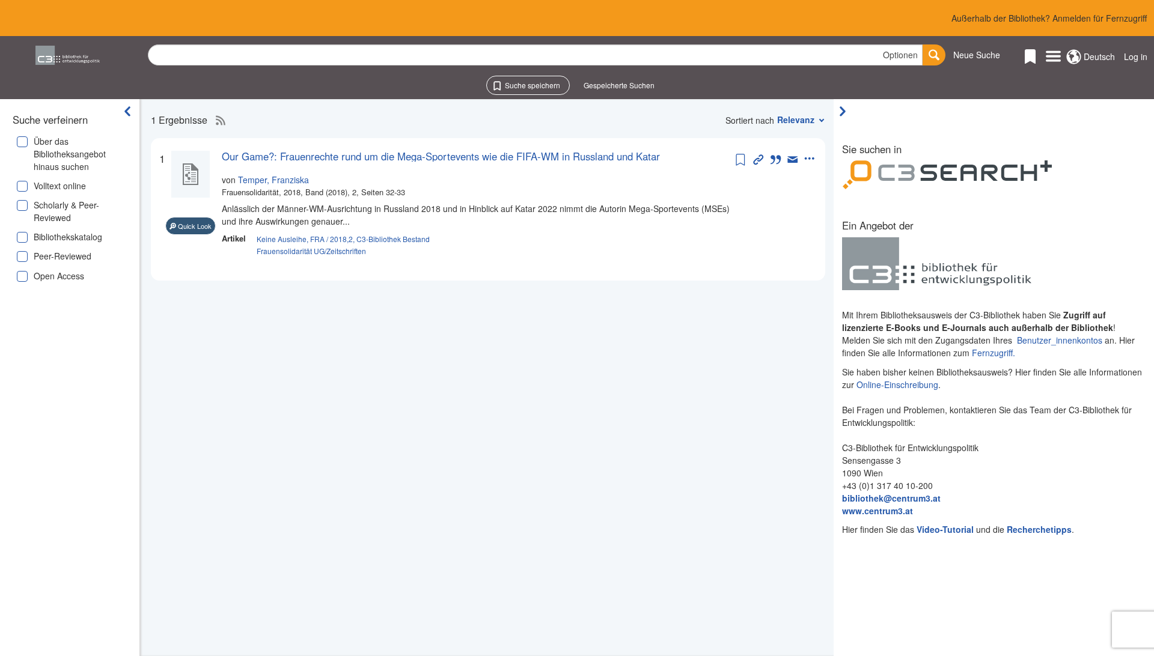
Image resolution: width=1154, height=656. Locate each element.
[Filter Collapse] (127, 111)
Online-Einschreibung (897, 384)
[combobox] (535, 54)
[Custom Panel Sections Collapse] (846, 111)
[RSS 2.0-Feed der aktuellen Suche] (217, 120)
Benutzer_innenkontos (1059, 340)
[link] (477, 156)
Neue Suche (976, 55)
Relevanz (795, 120)
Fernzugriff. (993, 353)
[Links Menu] (1053, 57)
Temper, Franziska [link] (273, 180)
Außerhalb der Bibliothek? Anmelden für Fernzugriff (1049, 18)
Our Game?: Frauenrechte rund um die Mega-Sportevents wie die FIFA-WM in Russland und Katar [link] (441, 156)
